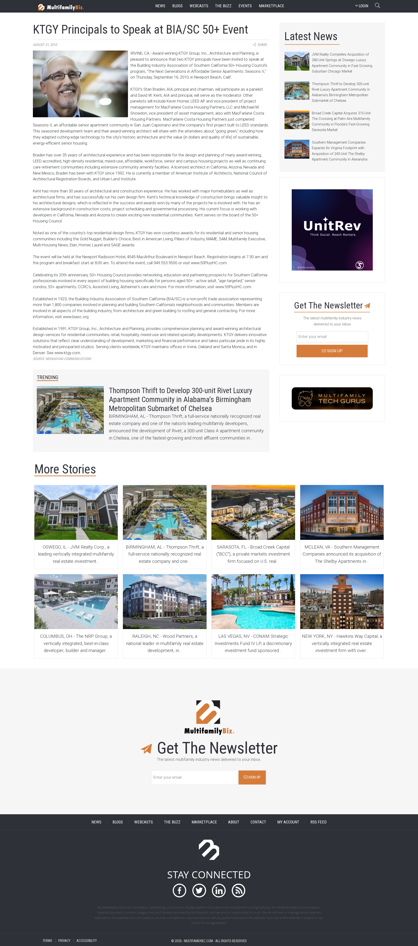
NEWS (96, 822)
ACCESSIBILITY (86, 941)
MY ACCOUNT (288, 822)
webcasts (199, 6)
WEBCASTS (143, 822)
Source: (62, 359)
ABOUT (233, 822)
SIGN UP (254, 777)
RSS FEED (318, 822)
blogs (177, 6)
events (245, 6)
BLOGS (117, 822)
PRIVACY (64, 941)
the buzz (223, 6)
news (160, 6)
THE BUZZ (172, 822)
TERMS (47, 941)
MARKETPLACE (204, 822)
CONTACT (258, 822)
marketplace (271, 6)
